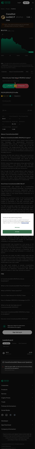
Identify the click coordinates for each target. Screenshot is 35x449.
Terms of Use (25, 222)
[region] (17, 224)
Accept (17, 231)
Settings (17, 227)
